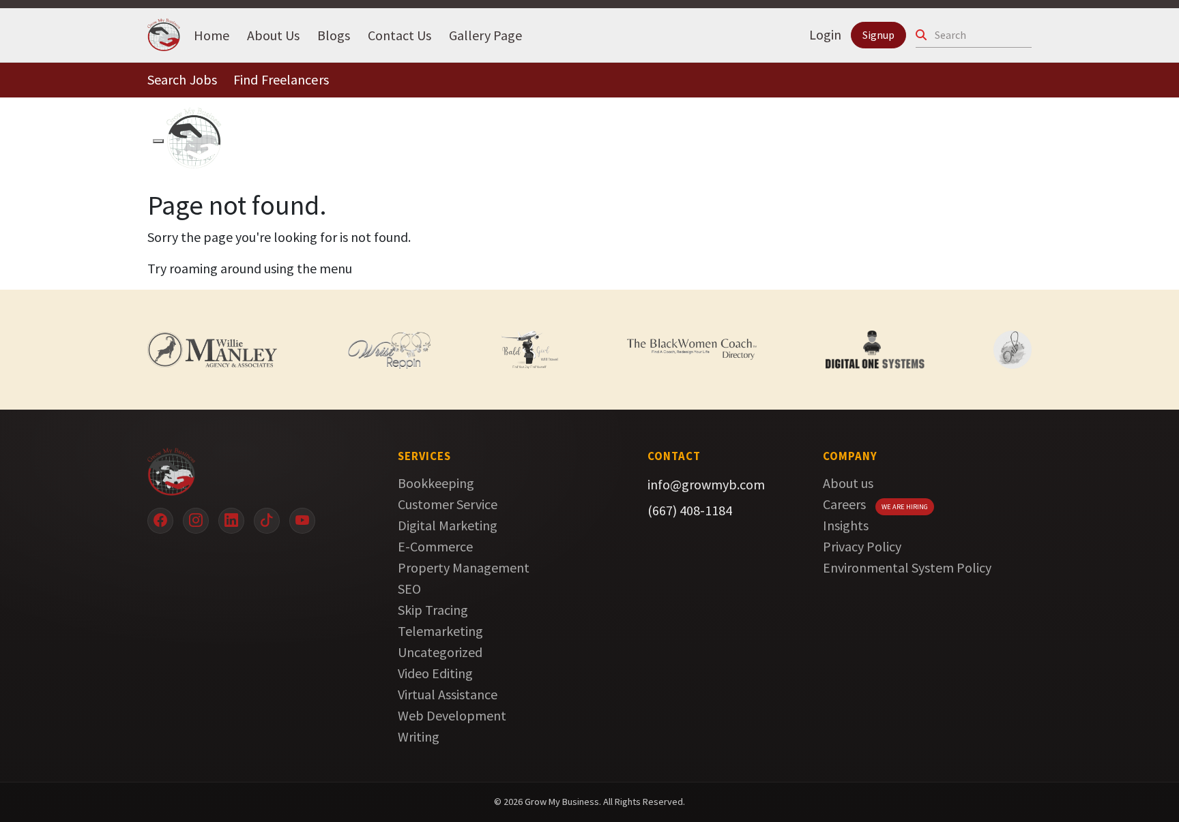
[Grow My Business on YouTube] (302, 521)
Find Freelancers (281, 79)
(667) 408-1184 (689, 510)
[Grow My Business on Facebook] (160, 521)
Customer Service (447, 504)
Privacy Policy (862, 546)
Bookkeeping (436, 482)
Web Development (452, 715)
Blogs (333, 34)
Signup (878, 35)
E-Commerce (435, 546)
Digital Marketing (447, 525)
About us (848, 482)
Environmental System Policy (907, 567)
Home (211, 34)
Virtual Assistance (447, 694)
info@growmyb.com (706, 484)
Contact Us (399, 34)
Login (825, 34)
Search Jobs (182, 79)
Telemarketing (440, 630)
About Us (273, 34)
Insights (846, 525)
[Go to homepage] (251, 472)
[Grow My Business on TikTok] (267, 521)
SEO (409, 588)
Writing (418, 736)
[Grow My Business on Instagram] (196, 521)
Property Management (463, 567)
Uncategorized (440, 651)
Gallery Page (485, 34)
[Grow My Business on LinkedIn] (231, 521)
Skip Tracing (433, 609)
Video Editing (435, 673)
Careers (844, 504)
